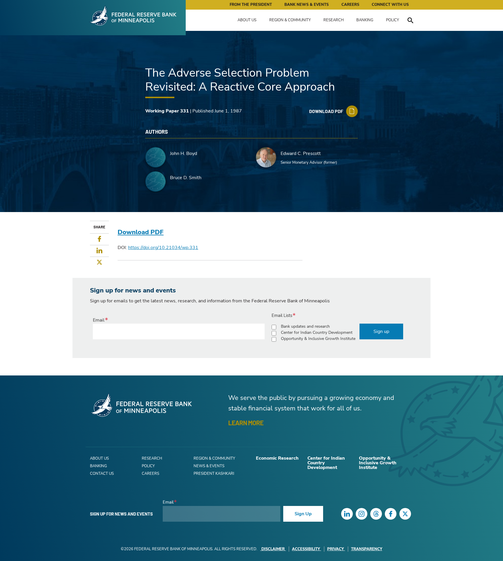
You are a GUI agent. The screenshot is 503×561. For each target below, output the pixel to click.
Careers (350, 4)
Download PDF (141, 232)
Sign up (381, 331)
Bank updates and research (305, 326)
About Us (247, 20)
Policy (392, 20)
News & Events (209, 466)
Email (99, 320)
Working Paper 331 (167, 111)
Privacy (335, 549)
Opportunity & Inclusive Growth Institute (318, 338)
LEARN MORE (245, 422)
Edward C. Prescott (301, 153)
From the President (251, 4)
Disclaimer (273, 549)
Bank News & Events (306, 4)
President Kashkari (214, 473)
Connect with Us (390, 4)
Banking (364, 20)
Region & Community (290, 20)
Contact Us (102, 473)
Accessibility (306, 549)
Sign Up (303, 514)
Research (333, 20)
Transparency (366, 549)
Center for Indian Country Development (317, 332)
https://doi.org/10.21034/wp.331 (163, 247)
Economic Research (277, 458)
